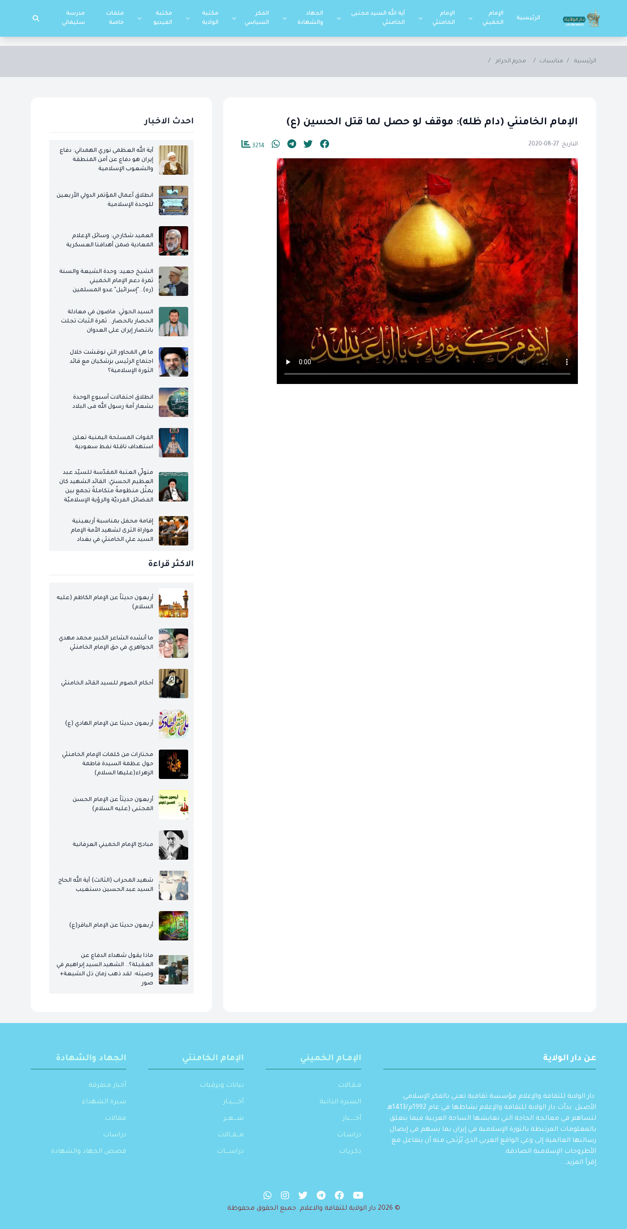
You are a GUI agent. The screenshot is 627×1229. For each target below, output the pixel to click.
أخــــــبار (351, 1119)
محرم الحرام (511, 61)
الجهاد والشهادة (310, 18)
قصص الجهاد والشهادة (88, 1152)
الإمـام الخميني (330, 1058)
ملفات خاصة (115, 18)
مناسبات (551, 61)
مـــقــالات (231, 1135)
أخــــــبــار (233, 1102)
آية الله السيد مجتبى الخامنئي (378, 18)
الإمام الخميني (493, 18)
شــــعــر (234, 1119)
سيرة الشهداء (104, 1102)
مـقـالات (349, 1086)
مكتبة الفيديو (162, 18)
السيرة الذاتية (340, 1102)
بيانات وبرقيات (222, 1086)
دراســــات (230, 1152)
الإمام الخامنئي (443, 18)
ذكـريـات (350, 1152)
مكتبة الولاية (210, 18)
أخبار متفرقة (107, 1086)
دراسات (114, 1135)
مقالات (115, 1119)
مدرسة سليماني (73, 18)
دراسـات (349, 1135)
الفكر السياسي (257, 18)
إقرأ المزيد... (578, 1163)
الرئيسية (528, 18)
